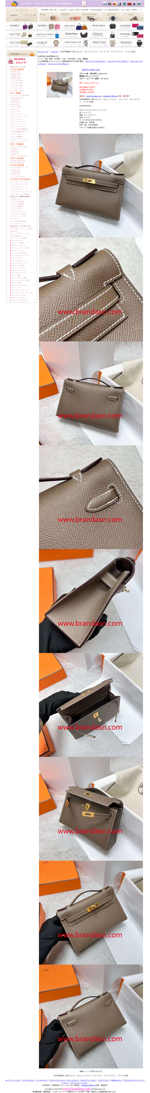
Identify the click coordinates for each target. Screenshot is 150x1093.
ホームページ (43, 52)
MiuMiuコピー (116, 1080)
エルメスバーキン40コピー (58, 64)
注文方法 (85, 70)
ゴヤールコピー (28, 1080)
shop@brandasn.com (93, 96)
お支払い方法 (94, 70)
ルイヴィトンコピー (13, 1080)
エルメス (54, 52)
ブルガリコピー (104, 1080)
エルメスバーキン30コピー (118, 61)
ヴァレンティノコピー (79, 1083)
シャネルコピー (42, 1080)
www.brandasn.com (77, 1088)
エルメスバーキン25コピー (95, 61)
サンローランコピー (57, 1080)
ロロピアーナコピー (88, 1080)
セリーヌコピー (73, 1080)
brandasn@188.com (110, 96)
